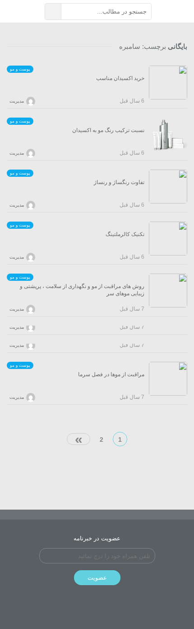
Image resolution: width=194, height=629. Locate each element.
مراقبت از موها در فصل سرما (111, 374)
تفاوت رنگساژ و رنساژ (119, 182)
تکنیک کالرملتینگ (125, 234)
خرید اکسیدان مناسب (120, 78)
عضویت (97, 577)
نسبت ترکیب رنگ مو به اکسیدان (108, 130)
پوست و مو (20, 69)
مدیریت (16, 101)
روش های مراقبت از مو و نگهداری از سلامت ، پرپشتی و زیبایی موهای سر (82, 290)
